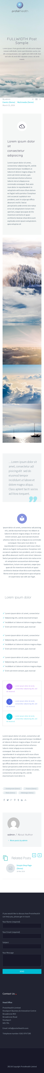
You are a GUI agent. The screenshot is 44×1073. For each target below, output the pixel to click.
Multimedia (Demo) (25, 102)
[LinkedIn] (22, 800)
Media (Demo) (10, 793)
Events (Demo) (9, 102)
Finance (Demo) (31, 789)
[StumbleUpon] (25, 800)
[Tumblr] (18, 800)
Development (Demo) (13, 789)
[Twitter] (8, 800)
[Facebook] (4, 800)
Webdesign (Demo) (27, 793)
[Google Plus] (11, 800)
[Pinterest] (15, 800)
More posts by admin (18, 840)
